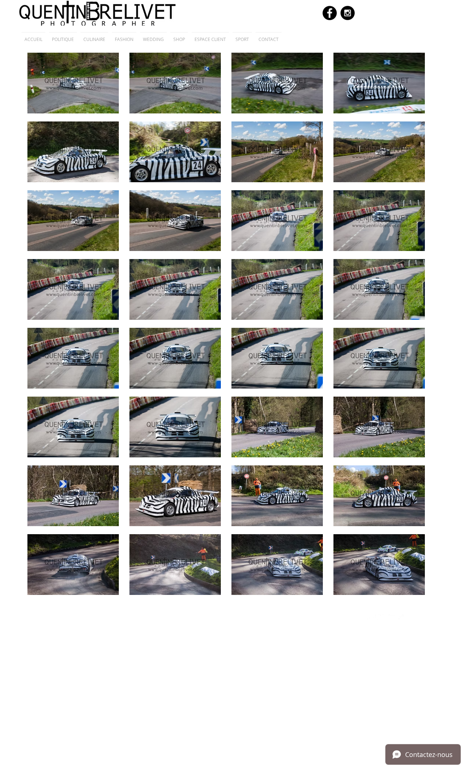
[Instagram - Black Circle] (347, 13)
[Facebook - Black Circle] (329, 13)
